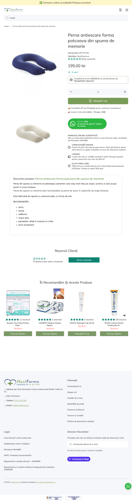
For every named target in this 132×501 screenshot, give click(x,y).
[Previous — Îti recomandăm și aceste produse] (7, 315)
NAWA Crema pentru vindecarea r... (114, 324)
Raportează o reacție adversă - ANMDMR (22, 461)
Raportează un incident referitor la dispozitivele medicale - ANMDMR (29, 468)
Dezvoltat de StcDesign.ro (45, 482)
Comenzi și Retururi (75, 409)
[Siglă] (13, 10)
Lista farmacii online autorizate (17, 438)
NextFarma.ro (15, 482)
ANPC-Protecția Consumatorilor (17, 455)
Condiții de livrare (75, 398)
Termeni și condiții (75, 415)
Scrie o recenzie (84, 260)
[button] (120, 10)
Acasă (6, 26)
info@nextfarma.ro (20, 405)
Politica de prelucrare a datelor (80, 421)
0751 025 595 (20, 400)
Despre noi (72, 392)
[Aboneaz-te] (125, 444)
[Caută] (6, 18)
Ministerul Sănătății (12, 449)
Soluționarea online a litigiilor (17, 443)
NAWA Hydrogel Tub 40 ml (82, 323)
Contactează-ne (74, 386)
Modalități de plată (75, 404)
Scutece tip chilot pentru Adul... (18, 324)
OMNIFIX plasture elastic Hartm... (50, 324)
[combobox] (66, 18)
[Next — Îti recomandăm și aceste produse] (124, 315)
